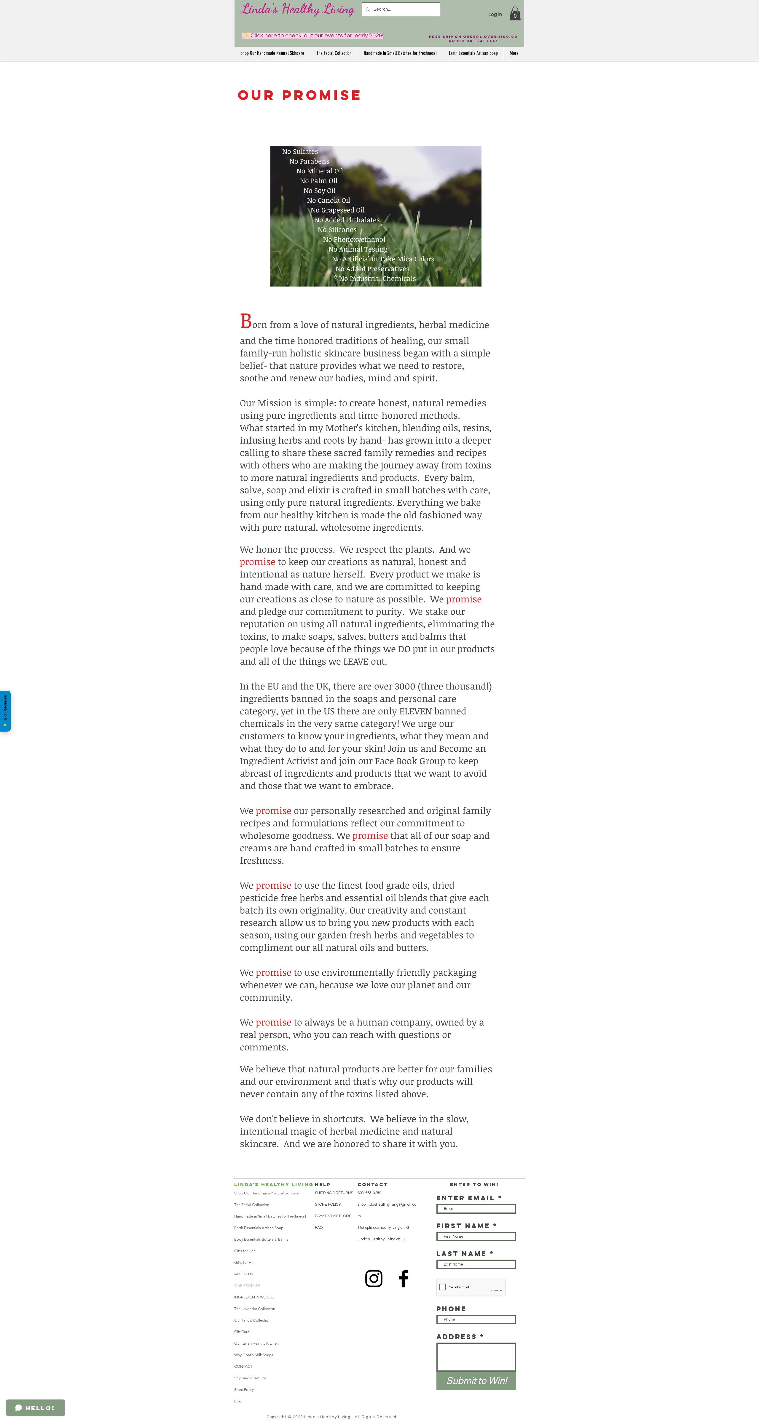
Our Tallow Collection (252, 1320)
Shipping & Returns (250, 1378)
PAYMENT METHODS (333, 1216)
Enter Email (465, 1198)
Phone (451, 1309)
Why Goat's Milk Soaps (253, 1355)
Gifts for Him (245, 1262)
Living (337, 9)
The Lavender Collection (254, 1308)
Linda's (259, 9)
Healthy (299, 9)
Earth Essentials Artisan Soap (258, 1228)
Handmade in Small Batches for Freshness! (270, 1216)
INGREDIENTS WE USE (254, 1297)
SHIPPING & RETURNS (334, 1193)
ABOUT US (243, 1274)
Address (456, 1337)
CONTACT (243, 1366)
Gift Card (242, 1332)
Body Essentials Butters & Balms (261, 1239)
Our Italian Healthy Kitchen (256, 1343)
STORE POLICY (328, 1204)
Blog (238, 1401)
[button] (515, 13)
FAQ (319, 1228)
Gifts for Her (244, 1251)
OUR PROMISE (247, 1285)
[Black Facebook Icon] (403, 1278)
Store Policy (244, 1389)
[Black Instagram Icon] (373, 1278)
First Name (463, 1226)
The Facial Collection (251, 1204)
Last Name (461, 1254)
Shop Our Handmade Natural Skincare (266, 1193)
